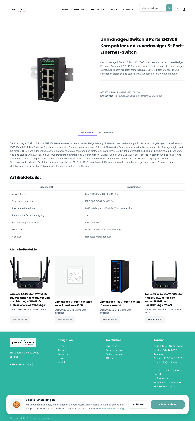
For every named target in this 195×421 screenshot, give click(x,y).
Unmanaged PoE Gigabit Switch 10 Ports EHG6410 (120, 303)
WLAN (147, 312)
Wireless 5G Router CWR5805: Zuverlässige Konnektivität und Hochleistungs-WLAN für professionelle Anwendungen (30, 299)
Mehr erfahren (20, 319)
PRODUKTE (96, 9)
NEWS (114, 9)
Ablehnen (138, 404)
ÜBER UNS (79, 9)
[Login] (178, 9)
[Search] (169, 7)
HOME (65, 9)
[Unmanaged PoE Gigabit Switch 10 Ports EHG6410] (120, 276)
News (61, 358)
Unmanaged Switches (150, 96)
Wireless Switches (39, 310)
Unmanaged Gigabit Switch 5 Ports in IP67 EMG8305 (73, 303)
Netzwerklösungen (126, 96)
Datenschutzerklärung (111, 408)
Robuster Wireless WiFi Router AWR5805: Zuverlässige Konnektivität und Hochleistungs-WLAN (164, 299)
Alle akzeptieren (168, 404)
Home (61, 346)
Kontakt (62, 362)
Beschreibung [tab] (87, 133)
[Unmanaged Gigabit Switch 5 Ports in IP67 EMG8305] (75, 276)
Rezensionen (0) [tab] (106, 133)
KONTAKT (128, 9)
